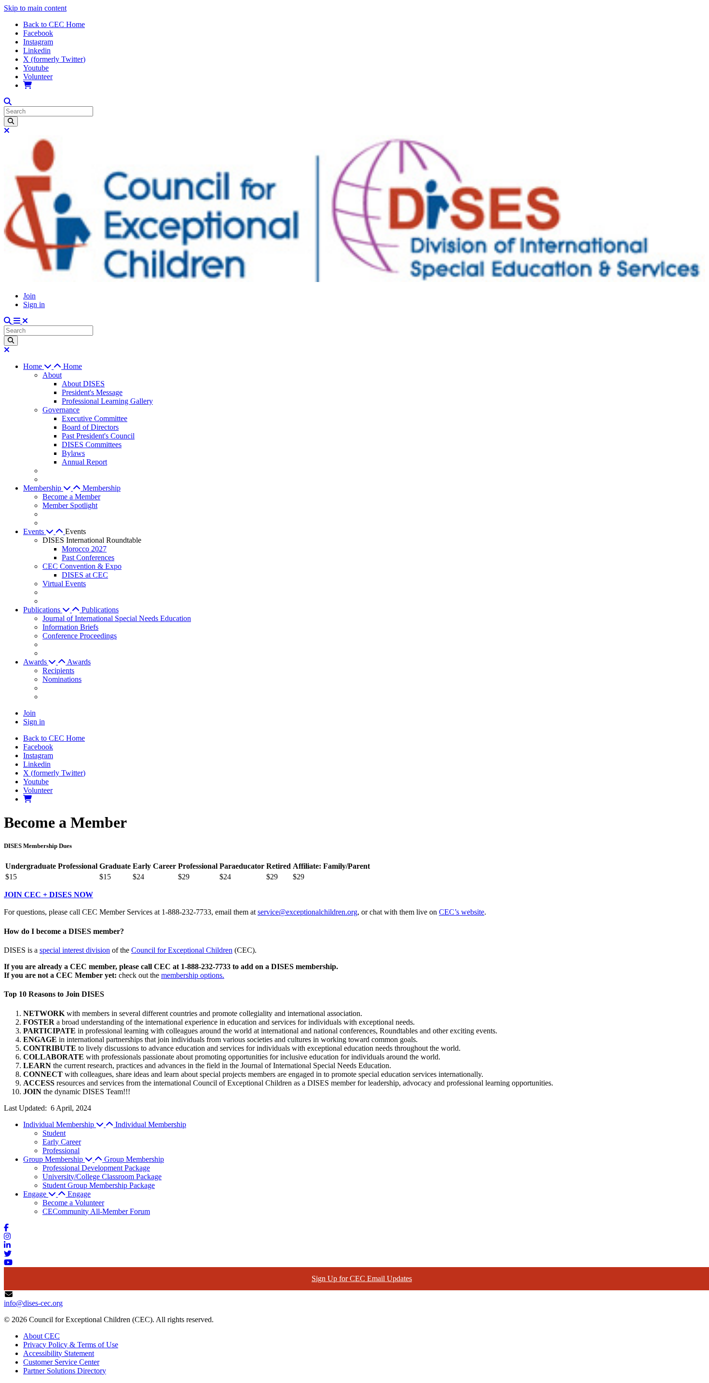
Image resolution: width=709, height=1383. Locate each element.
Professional (61, 1150)
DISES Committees (92, 444)
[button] (43, 366)
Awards (79, 662)
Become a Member (71, 497)
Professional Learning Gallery (107, 401)
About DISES (83, 384)
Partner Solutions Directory (64, 1371)
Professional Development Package (96, 1168)
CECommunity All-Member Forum (96, 1211)
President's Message (92, 392)
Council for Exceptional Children (181, 950)
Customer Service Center (61, 1362)
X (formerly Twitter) (54, 59)
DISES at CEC (85, 575)
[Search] (11, 121)
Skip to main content (35, 8)
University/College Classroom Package (102, 1176)
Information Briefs (70, 627)
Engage (79, 1194)
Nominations (62, 679)
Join (29, 296)
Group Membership (134, 1159)
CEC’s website (461, 912)
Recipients (58, 670)
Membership (101, 488)
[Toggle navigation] (21, 321)
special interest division (75, 950)
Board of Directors (90, 427)
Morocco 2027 (84, 549)
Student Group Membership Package (98, 1185)
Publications (100, 610)
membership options (191, 975)
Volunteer (38, 76)
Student (54, 1133)
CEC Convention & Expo (82, 566)
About (52, 375)
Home (72, 366)
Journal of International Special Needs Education (116, 618)
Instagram (38, 42)
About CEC (41, 1336)
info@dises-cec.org (33, 1303)
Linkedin (37, 50)
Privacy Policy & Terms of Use (70, 1345)
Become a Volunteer (73, 1203)
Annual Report (84, 462)
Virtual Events (64, 583)
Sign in (34, 304)
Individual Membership (150, 1124)
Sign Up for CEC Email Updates (362, 1278)
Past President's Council (98, 436)
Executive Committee (94, 418)
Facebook (38, 33)
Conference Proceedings (79, 636)
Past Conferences (88, 557)
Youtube (36, 68)
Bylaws (73, 453)
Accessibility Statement (58, 1353)
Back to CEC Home (54, 24)
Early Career (61, 1142)
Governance (61, 410)
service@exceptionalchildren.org (307, 912)
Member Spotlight (69, 505)
